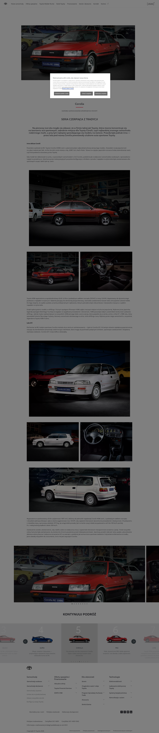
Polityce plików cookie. (67, 88)
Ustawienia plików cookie (61, 93)
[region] (80, 85)
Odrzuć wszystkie (86, 93)
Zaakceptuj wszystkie (100, 93)
